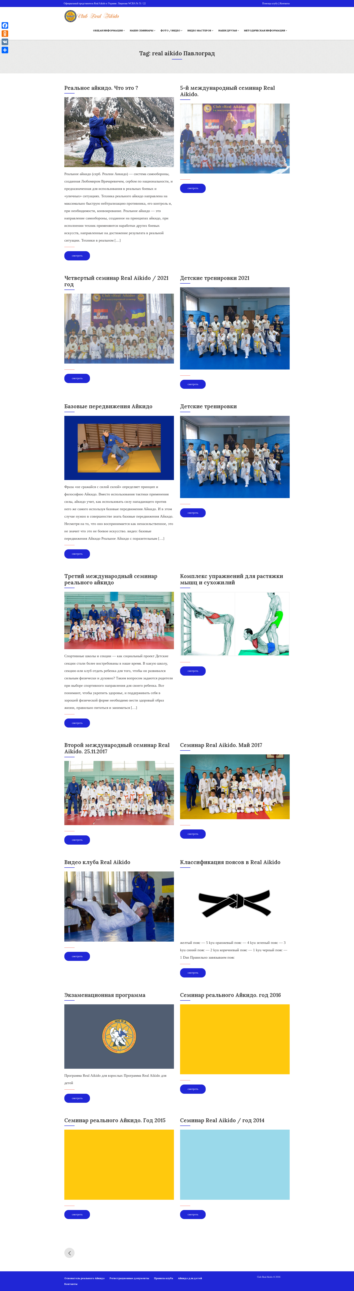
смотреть (77, 255)
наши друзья (227, 30)
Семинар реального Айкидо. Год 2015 (115, 1120)
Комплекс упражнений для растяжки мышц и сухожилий (231, 579)
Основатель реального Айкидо (84, 1278)
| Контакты (284, 3)
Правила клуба (163, 1278)
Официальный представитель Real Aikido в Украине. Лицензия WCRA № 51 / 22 (105, 3)
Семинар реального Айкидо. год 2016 (230, 995)
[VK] (5, 42)
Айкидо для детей (190, 1278)
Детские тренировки (208, 406)
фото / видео (170, 30)
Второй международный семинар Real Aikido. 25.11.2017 (117, 748)
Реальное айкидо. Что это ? (101, 87)
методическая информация (265, 30)
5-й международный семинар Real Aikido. (227, 91)
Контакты (70, 1283)
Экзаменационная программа (104, 995)
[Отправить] (5, 50)
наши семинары (142, 30)
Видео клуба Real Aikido (97, 862)
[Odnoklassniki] (5, 34)
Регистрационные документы (129, 1278)
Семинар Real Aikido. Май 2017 (221, 745)
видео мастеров (199, 30)
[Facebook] (5, 25)
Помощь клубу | (270, 3)
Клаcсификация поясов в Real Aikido (230, 862)
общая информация (108, 30)
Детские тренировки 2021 (214, 278)
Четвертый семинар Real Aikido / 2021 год (116, 281)
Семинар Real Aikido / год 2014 (222, 1120)
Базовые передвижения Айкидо (108, 406)
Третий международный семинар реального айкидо (110, 579)
